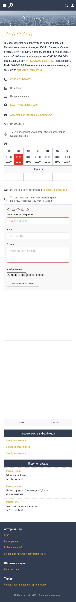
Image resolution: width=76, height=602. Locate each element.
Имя (9, 229)
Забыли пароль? (13, 547)
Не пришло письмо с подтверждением (25, 553)
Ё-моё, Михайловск (16, 440)
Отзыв (10, 244)
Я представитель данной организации (25, 584)
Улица (55, 422)
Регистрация (11, 541)
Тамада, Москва (14, 486)
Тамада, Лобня (13, 471)
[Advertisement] (30, 317)
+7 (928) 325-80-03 (20, 79)
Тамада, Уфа (12, 502)
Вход (6, 535)
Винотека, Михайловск (18, 446)
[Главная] (10, 5)
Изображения (15, 269)
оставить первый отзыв (29, 70)
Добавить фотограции (55, 189)
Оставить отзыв (23, 283)
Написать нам (11, 569)
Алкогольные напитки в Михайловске (31, 115)
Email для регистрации (20, 214)
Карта (21, 422)
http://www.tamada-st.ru (39, 60)
